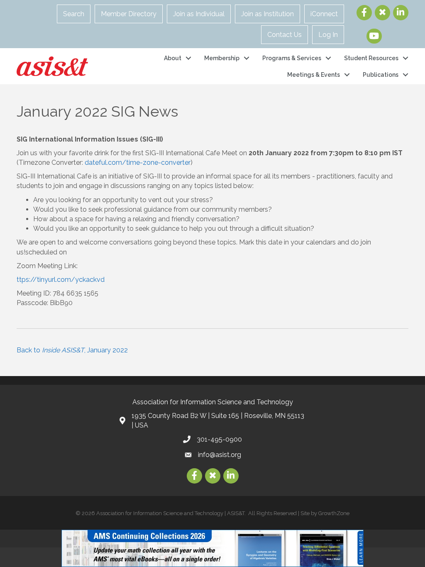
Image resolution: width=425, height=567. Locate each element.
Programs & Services (291, 58)
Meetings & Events (313, 74)
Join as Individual (199, 14)
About (172, 58)
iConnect (324, 14)
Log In (328, 35)
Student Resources (371, 58)
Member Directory (128, 14)
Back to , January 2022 (72, 350)
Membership (221, 58)
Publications (380, 74)
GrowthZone (333, 513)
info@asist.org (219, 455)
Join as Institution (267, 14)
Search (73, 14)
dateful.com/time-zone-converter (138, 162)
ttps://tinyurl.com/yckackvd (61, 280)
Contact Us (284, 35)
